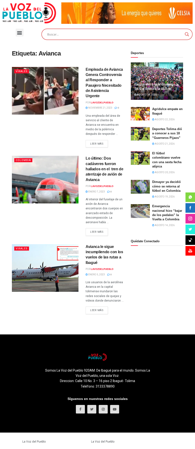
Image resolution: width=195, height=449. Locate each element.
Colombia (23, 160)
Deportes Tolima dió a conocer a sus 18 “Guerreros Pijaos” (167, 133)
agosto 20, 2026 (164, 172)
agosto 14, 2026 (164, 225)
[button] (20, 32)
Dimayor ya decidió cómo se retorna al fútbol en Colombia (166, 186)
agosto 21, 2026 (164, 143)
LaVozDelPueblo (102, 102)
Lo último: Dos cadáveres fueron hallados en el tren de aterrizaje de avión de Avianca (104, 169)
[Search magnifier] (187, 34)
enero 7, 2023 (96, 191)
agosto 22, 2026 (164, 119)
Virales (22, 71)
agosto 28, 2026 (146, 94)
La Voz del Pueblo (34, 441)
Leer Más (96, 143)
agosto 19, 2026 (164, 196)
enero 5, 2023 (96, 274)
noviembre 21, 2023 (100, 107)
